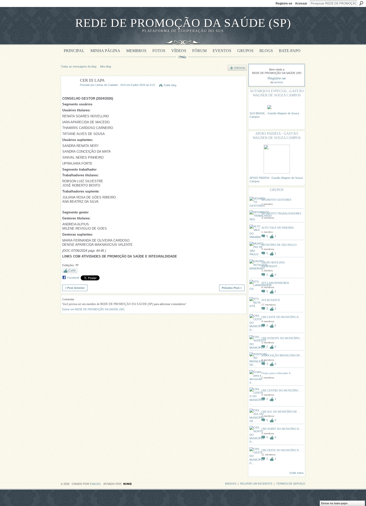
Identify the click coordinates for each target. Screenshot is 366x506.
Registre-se (284, 3)
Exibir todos (297, 472)
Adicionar (239, 67)
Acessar (301, 3)
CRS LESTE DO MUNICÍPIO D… (281, 317)
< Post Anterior (75, 287)
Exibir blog (170, 85)
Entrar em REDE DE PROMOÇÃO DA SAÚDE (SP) (93, 309)
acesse (278, 82)
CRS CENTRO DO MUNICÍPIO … (281, 390)
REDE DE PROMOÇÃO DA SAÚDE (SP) (183, 22)
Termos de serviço (290, 483)
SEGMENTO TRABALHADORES (281, 213)
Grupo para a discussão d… (277, 373)
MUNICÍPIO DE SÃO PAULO (279, 244)
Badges (230, 483)
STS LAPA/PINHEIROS (275, 282)
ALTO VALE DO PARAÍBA (277, 227)
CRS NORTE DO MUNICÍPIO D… (281, 428)
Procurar (361, 3)
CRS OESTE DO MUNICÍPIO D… (281, 450)
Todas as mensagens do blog (78, 66)
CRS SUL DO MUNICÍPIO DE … (281, 411)
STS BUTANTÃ (270, 300)
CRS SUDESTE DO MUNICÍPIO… (281, 338)
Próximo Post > (232, 287)
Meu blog (105, 66)
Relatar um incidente (256, 483)
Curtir (72, 270)
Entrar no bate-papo (334, 503)
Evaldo (95, 483)
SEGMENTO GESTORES (276, 199)
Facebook (73, 277)
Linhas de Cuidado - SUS (110, 84)
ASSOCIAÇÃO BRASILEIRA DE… (282, 355)
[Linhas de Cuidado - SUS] (69, 91)
